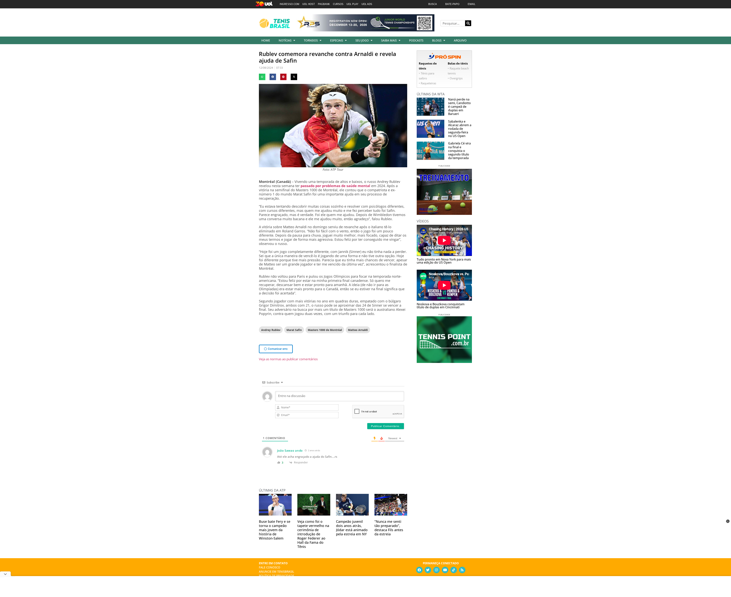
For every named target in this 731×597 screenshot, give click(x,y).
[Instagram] (436, 570)
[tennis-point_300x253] (444, 361)
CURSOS (338, 4)
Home (265, 40)
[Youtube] (445, 570)
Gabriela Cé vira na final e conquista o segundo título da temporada (459, 150)
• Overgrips (455, 78)
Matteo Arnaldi (358, 330)
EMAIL (471, 4)
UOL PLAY (352, 4)
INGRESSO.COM (289, 4)
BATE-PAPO (452, 4)
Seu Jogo (362, 40)
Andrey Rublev (270, 330)
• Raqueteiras (427, 83)
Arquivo (460, 40)
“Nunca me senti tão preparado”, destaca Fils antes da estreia (388, 527)
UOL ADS (367, 4)
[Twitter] (428, 570)
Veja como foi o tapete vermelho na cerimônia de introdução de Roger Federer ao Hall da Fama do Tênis (313, 534)
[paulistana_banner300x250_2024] (444, 213)
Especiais (336, 40)
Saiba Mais (389, 40)
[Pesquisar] (468, 23)
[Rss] (462, 570)
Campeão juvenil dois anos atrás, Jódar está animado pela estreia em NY (352, 527)
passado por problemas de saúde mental (335, 185)
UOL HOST (308, 4)
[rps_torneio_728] (365, 30)
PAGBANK (324, 4)
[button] (262, 77)
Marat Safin (294, 330)
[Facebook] (419, 570)
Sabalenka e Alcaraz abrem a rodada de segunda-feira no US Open (459, 128)
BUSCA (432, 4)
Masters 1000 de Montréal (325, 330)
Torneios (311, 40)
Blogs (436, 40)
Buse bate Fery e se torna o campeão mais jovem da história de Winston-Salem (274, 529)
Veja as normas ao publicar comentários (288, 359)
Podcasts (416, 40)
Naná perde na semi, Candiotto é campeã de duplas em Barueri (459, 106)
